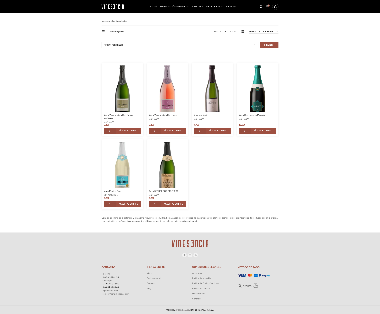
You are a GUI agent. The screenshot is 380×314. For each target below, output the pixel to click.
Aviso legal (197, 273)
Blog (149, 288)
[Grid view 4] (243, 31)
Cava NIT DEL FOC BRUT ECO (164, 191)
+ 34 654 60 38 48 (110, 287)
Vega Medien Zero (112, 191)
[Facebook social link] (184, 255)
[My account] (275, 7)
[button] (122, 131)
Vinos (149, 273)
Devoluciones (198, 293)
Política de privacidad (202, 278)
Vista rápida (139, 70)
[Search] (261, 7)
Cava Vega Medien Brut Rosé (163, 115)
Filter (269, 45)
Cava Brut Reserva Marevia (252, 115)
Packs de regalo (154, 278)
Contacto (196, 299)
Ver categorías (117, 31)
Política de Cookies (201, 288)
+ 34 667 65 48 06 (110, 284)
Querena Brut (200, 115)
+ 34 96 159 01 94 (110, 277)
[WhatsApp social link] (195, 255)
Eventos (151, 283)
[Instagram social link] (190, 255)
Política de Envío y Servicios (205, 283)
